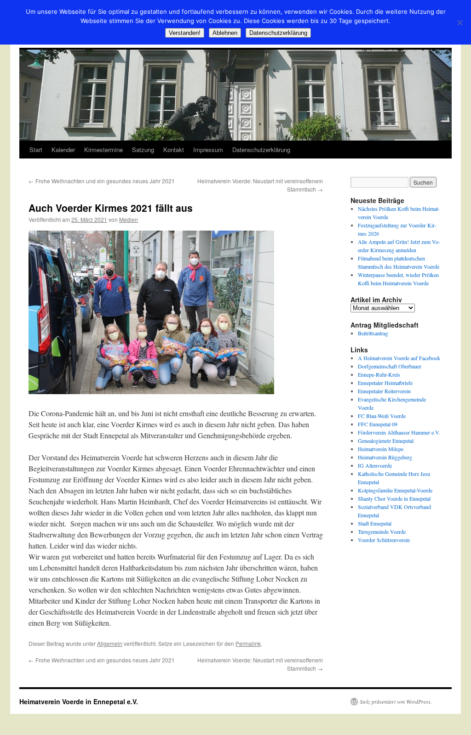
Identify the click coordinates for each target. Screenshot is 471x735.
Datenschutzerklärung (261, 149)
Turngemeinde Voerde (382, 531)
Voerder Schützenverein (384, 539)
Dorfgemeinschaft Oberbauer (389, 366)
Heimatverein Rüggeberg (385, 457)
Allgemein (109, 643)
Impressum (208, 149)
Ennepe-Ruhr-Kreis (379, 374)
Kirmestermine (103, 149)
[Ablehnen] (459, 22)
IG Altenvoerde (375, 465)
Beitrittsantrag (373, 333)
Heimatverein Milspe (380, 448)
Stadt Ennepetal (374, 523)
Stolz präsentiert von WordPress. (396, 701)
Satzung (143, 149)
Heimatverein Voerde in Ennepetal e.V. (78, 701)
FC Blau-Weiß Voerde (382, 415)
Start (35, 149)
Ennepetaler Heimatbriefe (385, 382)
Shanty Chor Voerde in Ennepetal (394, 498)
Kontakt (173, 149)
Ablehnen (225, 32)
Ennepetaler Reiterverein (384, 391)
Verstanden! (185, 32)
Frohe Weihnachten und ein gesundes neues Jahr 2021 (102, 181)
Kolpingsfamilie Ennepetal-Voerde (395, 490)
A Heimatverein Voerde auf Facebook (399, 358)
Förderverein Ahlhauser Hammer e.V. (399, 432)
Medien (128, 219)
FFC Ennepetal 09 (377, 424)
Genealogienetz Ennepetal (386, 440)
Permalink (248, 643)
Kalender (63, 149)
